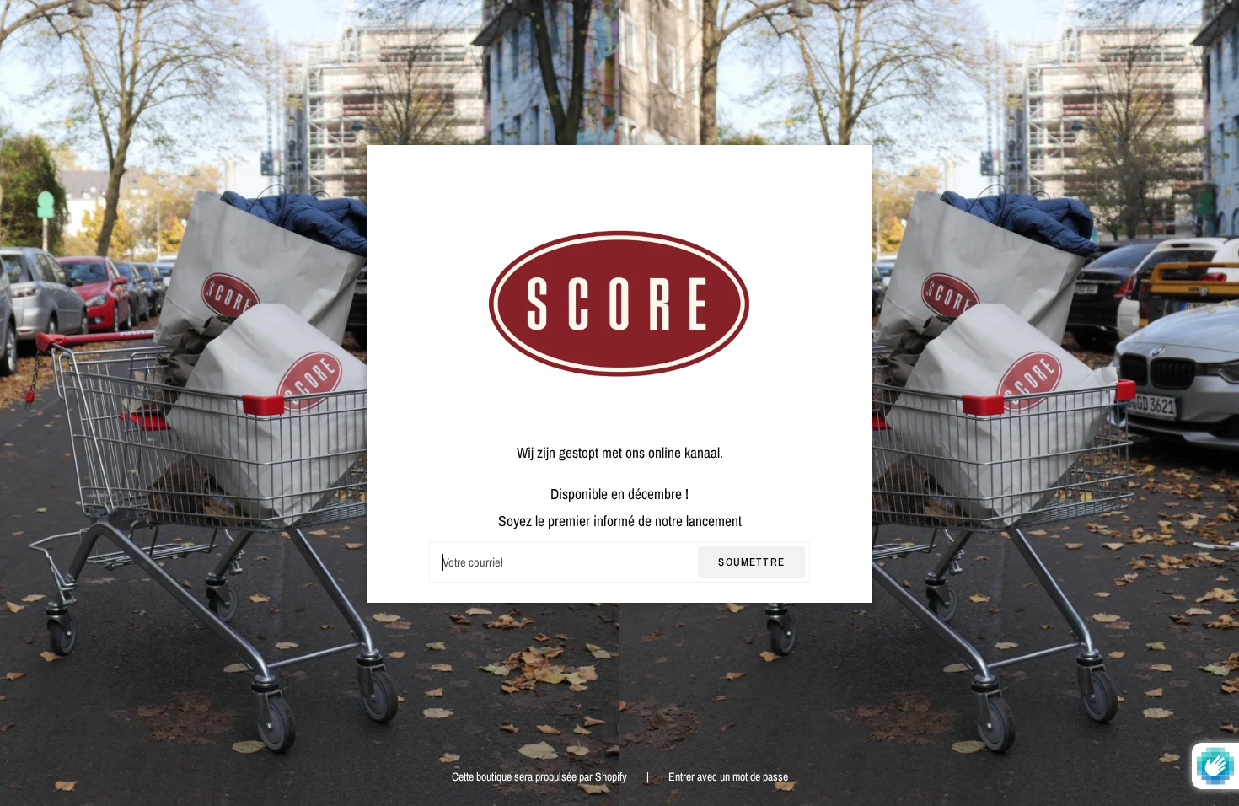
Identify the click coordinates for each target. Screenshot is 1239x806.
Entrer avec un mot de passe (728, 776)
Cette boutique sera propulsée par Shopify (541, 776)
